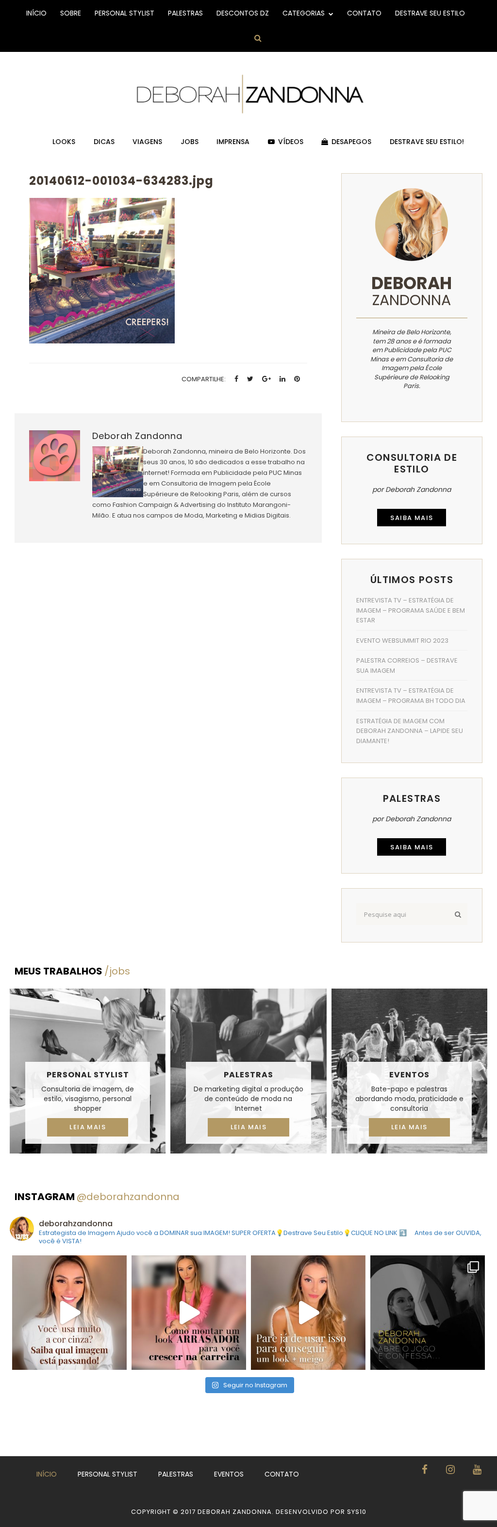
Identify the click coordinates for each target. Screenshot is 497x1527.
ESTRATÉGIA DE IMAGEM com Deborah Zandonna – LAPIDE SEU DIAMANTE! (409, 731)
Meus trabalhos (72, 971)
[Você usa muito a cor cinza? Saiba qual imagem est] (69, 1312)
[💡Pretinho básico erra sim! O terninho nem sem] (427, 1312)
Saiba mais (411, 517)
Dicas (104, 141)
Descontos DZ (242, 13)
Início (36, 13)
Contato (364, 13)
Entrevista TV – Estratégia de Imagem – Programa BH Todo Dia (410, 695)
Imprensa (232, 141)
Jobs (190, 141)
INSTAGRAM (97, 1196)
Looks (63, 141)
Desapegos (351, 141)
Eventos (409, 1074)
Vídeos (290, 141)
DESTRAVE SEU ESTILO (430, 13)
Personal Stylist (124, 13)
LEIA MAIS (87, 1127)
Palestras (185, 13)
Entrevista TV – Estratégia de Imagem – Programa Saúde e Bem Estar (410, 610)
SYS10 (356, 1511)
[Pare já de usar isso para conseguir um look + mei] (308, 1312)
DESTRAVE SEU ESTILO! (427, 141)
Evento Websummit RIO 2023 (402, 640)
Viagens (147, 141)
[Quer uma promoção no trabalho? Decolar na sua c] (189, 1312)
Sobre (70, 13)
